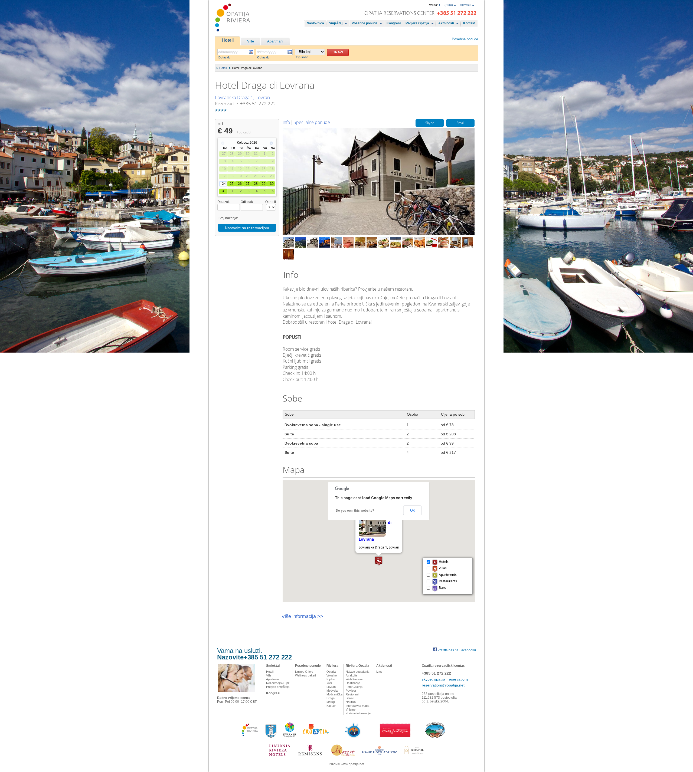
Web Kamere (354, 679)
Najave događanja (357, 671)
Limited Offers (304, 671)
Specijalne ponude (312, 122)
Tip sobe (302, 57)
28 (256, 184)
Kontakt (469, 23)
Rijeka (330, 679)
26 (240, 184)
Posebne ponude (364, 23)
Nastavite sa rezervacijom (247, 228)
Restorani (352, 694)
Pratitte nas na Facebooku (456, 650)
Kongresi (394, 23)
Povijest (351, 690)
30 (272, 184)
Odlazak (263, 57)
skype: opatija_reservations (445, 679)
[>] (271, 143)
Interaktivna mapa (357, 705)
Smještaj (335, 23)
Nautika (351, 702)
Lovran (331, 686)
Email (460, 123)
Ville (250, 41)
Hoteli (228, 40)
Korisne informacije (358, 713)
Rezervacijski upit (277, 683)
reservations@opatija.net (443, 685)
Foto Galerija (354, 686)
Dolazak (224, 57)
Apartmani (275, 41)
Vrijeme (350, 709)
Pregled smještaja (277, 686)
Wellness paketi (305, 675)
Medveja (332, 690)
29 (264, 184)
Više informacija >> (302, 616)
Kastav (331, 705)
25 (232, 184)
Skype (429, 123)
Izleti (379, 671)
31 (224, 191)
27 (248, 184)
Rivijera (332, 666)
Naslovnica (315, 23)
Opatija (331, 671)
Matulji (330, 702)
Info (286, 122)
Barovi (350, 698)
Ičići (329, 683)
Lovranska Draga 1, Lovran (242, 97)
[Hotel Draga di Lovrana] (288, 242)
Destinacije (353, 683)
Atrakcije (351, 675)
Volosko (331, 675)
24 (224, 184)
